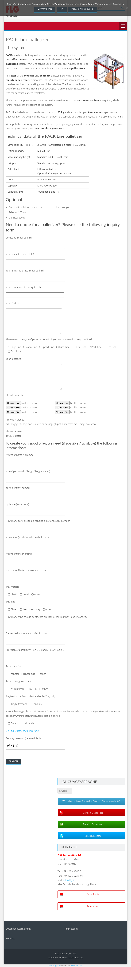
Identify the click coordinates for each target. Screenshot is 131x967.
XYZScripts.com (77, 965)
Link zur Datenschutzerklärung (22, 730)
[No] (127, 7)
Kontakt (10, 938)
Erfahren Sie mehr (82, 9)
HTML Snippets (54, 965)
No (61, 9)
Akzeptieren (45, 9)
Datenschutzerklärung (18, 928)
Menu (123, 26)
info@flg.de (69, 880)
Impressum (72, 928)
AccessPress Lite (75, 958)
